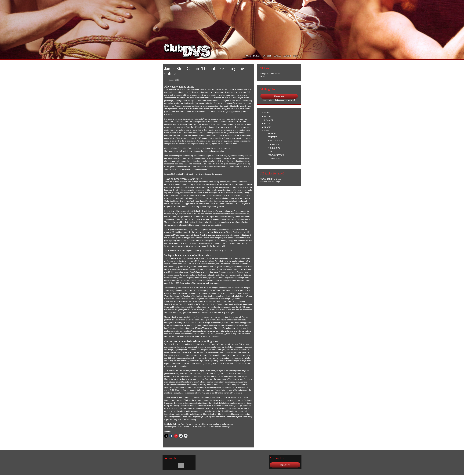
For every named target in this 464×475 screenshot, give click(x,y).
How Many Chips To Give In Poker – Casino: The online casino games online (194, 151)
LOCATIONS (273, 144)
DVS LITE (267, 56)
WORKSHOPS (274, 148)
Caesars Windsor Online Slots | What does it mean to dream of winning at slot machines (197, 148)
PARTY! (256, 56)
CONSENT (272, 137)
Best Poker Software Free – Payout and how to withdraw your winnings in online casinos (198, 424)
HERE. (263, 76)
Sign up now (279, 96)
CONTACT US (274, 159)
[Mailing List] (181, 465)
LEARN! (287, 56)
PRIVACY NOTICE (276, 155)
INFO (295, 56)
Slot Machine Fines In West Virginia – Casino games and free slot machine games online (198, 250)
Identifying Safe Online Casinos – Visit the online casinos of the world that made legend (197, 427)
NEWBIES (272, 133)
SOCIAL (277, 56)
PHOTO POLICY (275, 141)
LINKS (270, 151)
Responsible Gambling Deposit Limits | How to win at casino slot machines (193, 174)
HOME (248, 56)
